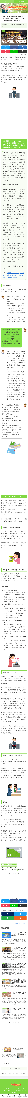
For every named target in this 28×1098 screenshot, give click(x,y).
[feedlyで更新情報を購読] (7, 918)
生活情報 (15, 869)
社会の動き (21, 869)
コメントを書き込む (14, 1068)
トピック (5, 864)
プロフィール (20, 1088)
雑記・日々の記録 (13, 864)
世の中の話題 (14, 867)
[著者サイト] (7, 914)
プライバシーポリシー (20, 1090)
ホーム (7, 1088)
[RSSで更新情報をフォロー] (20, 918)
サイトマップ (7, 1090)
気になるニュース (6, 869)
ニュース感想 (5, 867)
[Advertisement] (14, 118)
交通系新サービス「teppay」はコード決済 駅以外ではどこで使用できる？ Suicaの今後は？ (13, 275)
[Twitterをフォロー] (20, 914)
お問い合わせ (14, 1093)
